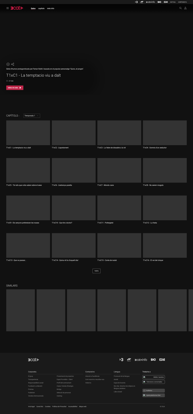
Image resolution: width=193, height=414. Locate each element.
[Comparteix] (12, 64)
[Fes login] (185, 8)
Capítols (12, 115)
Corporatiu (182, 2)
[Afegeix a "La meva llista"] (8, 64)
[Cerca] (181, 8)
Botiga (172, 2)
